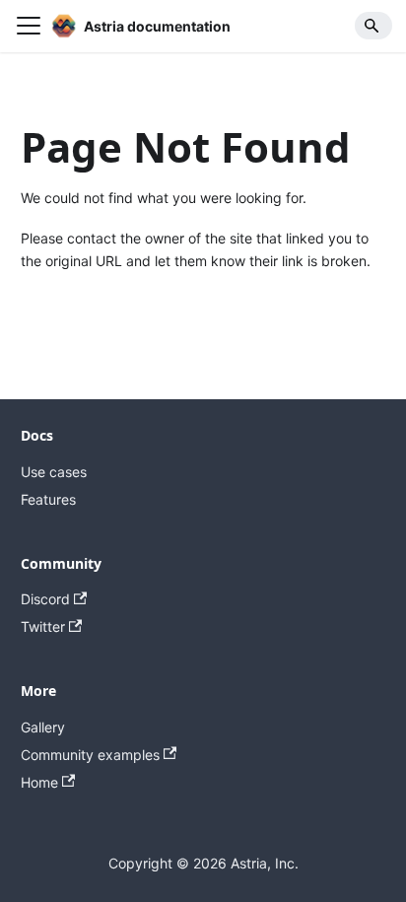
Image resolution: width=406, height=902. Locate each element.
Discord (45, 598)
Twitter (43, 626)
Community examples (90, 754)
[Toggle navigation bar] (28, 25)
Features (48, 499)
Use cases (54, 471)
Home (39, 782)
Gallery (43, 727)
